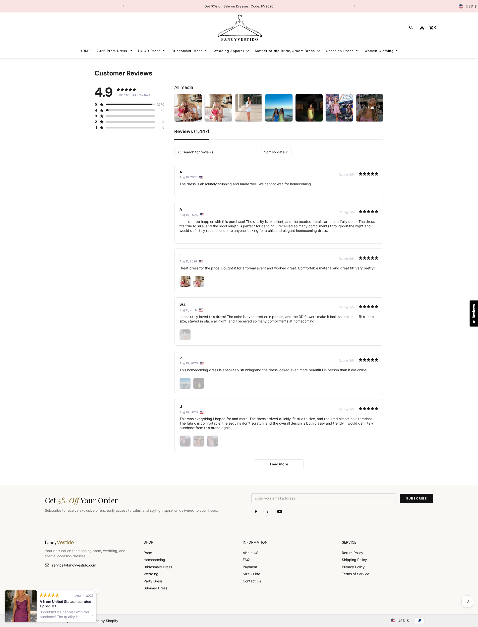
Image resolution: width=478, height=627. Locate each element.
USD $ (471, 6)
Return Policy (352, 553)
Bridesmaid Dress (158, 567)
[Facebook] (255, 511)
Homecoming (154, 560)
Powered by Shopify (101, 621)
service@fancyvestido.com (74, 565)
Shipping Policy (354, 560)
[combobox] (276, 152)
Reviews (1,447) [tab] (191, 131)
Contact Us (252, 581)
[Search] (411, 27)
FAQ (246, 560)
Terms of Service (355, 574)
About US (250, 553)
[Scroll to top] (467, 614)
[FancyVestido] (239, 27)
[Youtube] (279, 511)
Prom (148, 553)
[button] (125, 104)
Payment (250, 567)
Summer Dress (155, 588)
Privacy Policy (353, 567)
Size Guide (251, 574)
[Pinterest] (267, 511)
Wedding (151, 574)
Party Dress (153, 581)
